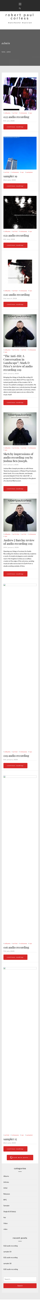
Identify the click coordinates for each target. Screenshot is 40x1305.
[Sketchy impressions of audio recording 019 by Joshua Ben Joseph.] (20, 428)
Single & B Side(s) (9, 1211)
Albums (8, 113)
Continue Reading (15, 126)
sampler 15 (10, 1139)
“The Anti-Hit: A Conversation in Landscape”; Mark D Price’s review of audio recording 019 (18, 363)
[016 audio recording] (20, 858)
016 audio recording (16, 947)
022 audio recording (16, 117)
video (5, 1229)
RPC (30, 113)
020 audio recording (16, 294)
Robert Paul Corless (20, 16)
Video (5, 1223)
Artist (15, 113)
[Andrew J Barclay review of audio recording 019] (20, 515)
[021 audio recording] (20, 212)
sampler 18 (7, 1263)
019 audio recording (16, 756)
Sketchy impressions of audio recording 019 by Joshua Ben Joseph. (18, 457)
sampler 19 (10, 176)
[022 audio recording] (20, 93)
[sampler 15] (20, 1049)
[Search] (20, 8)
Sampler (29, 172)
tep (4, 1217)
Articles (16, 350)
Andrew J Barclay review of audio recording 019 (18, 541)
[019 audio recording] (20, 666)
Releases (23, 113)
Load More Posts (20, 1157)
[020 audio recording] (20, 271)
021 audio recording (16, 235)
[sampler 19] (20, 153)
